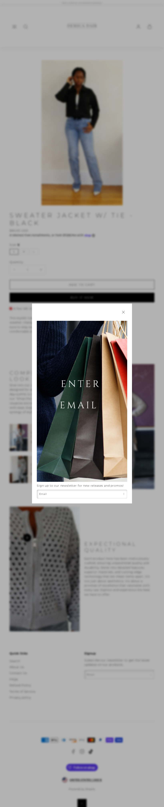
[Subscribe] (123, 494)
